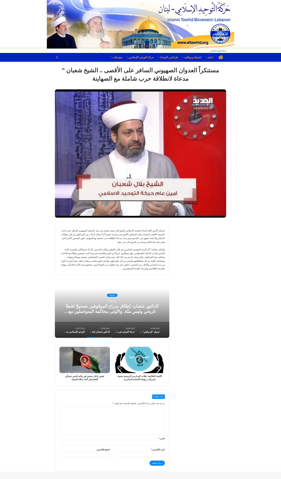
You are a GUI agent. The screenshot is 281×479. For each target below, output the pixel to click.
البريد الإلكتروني (158, 449)
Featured (112, 295)
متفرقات (118, 57)
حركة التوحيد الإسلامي (141, 57)
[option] (112, 308)
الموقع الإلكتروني (103, 449)
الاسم (162, 438)
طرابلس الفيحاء (169, 57)
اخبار (210, 57)
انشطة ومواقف (193, 57)
